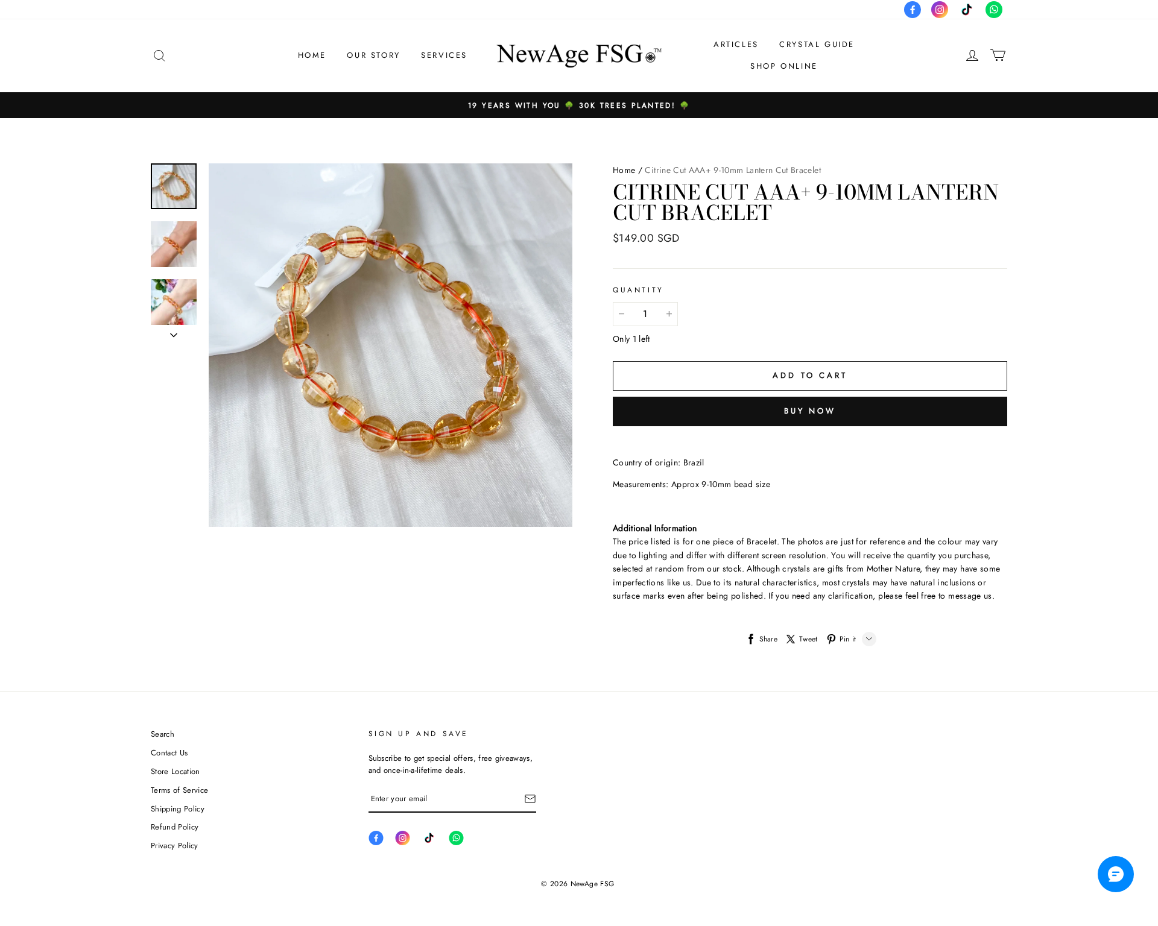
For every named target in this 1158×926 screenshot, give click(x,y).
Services (444, 55)
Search (162, 734)
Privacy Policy (174, 845)
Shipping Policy (177, 808)
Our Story (373, 55)
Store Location (175, 771)
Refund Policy (174, 827)
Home (312, 55)
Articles (736, 44)
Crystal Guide (817, 44)
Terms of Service (179, 790)
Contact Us (169, 752)
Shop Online (784, 66)
